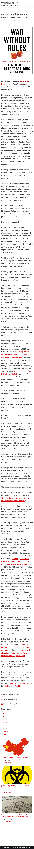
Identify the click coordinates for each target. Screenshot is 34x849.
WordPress (26, 847)
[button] (31, 3)
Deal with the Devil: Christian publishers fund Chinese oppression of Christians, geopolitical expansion (16, 815)
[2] (8, 200)
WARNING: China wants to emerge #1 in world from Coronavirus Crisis (16, 786)
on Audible (17, 686)
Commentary (7, 762)
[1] (12, 164)
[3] (31, 482)
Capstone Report (7, 20)
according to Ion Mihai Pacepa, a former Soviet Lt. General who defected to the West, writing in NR (16, 561)
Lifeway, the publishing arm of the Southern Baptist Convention (16, 647)
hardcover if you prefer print (21, 683)
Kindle (6, 686)
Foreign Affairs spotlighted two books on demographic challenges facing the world (16, 354)
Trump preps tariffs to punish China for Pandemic (15, 757)
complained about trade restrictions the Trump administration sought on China (15, 653)
